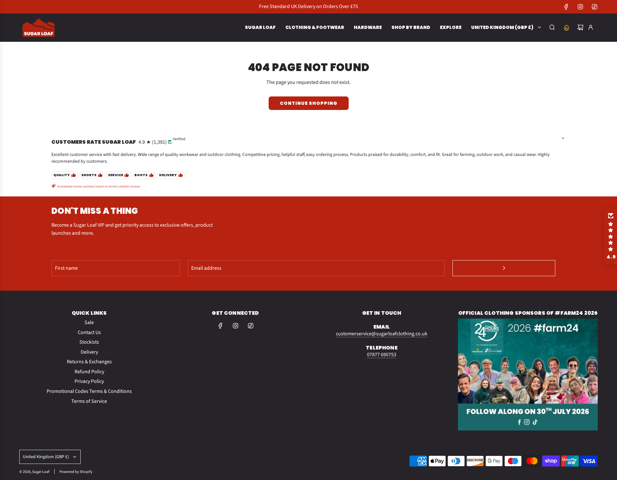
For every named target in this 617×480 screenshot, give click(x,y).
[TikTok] (594, 7)
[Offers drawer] (566, 27)
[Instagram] (580, 7)
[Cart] (580, 27)
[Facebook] (566, 7)
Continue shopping (308, 103)
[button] (610, 236)
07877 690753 (381, 354)
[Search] (552, 27)
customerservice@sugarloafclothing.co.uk (381, 333)
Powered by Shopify (76, 472)
